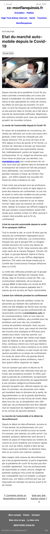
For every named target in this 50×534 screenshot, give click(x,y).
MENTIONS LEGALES (24, 525)
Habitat (30, 12)
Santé (32, 18)
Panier (26, 515)
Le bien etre (33, 520)
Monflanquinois (24, 23)
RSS (46, 530)
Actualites (19, 12)
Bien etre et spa (17, 520)
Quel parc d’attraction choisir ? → (39, 498)
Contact (36, 515)
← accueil (8, 4)
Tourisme (42, 18)
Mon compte (14, 515)
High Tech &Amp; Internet (14, 18)
